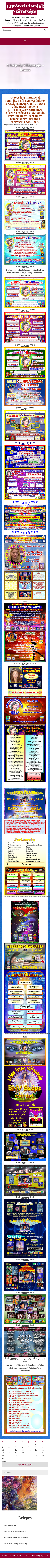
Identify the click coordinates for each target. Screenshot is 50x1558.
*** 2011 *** (25, 1130)
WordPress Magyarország (15, 1543)
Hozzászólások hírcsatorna (15, 1537)
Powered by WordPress (11, 1555)
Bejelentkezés (9, 1525)
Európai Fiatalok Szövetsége (25, 8)
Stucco (35, 1555)
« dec (4, 1461)
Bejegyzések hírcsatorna (14, 1531)
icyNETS (44, 1555)
